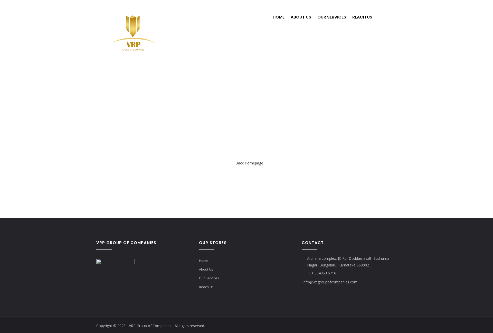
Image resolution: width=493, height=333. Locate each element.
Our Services (331, 17)
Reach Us (362, 17)
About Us (301, 17)
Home (279, 17)
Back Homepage (249, 163)
